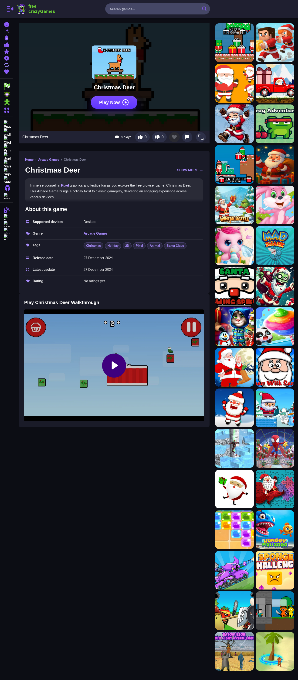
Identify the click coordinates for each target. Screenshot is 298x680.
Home (29, 159)
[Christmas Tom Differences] (234, 326)
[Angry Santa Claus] (234, 408)
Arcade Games (48, 159)
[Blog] (6, 209)
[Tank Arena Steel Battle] (234, 570)
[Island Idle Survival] (275, 651)
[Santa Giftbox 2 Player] (234, 164)
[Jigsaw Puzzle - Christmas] (275, 489)
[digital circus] (6, 156)
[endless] (6, 132)
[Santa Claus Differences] (234, 367)
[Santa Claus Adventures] (275, 408)
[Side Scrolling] (6, 180)
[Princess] (6, 148)
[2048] (6, 188)
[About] (6, 230)
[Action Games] (6, 94)
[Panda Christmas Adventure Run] (275, 326)
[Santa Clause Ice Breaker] (234, 448)
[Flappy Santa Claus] (234, 123)
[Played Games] (6, 57)
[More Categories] (6, 109)
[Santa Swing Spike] (234, 286)
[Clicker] (6, 140)
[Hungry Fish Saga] (275, 529)
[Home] (6, 24)
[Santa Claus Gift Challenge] (234, 489)
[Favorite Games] (6, 71)
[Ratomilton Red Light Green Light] (234, 651)
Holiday (113, 245)
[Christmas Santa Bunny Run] (275, 205)
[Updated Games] (6, 64)
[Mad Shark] (275, 245)
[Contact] (6, 216)
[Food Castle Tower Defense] (234, 610)
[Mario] (6, 164)
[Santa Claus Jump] (234, 83)
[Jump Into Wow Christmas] (275, 448)
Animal (155, 245)
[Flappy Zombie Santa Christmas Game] (275, 286)
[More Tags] (6, 195)
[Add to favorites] (174, 137)
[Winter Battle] (234, 205)
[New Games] (6, 30)
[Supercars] (6, 172)
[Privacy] (6, 236)
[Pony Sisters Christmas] (234, 245)
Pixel (65, 185)
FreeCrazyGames (35, 9)
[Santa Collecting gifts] (275, 164)
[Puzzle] (6, 124)
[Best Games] (6, 37)
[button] (200, 137)
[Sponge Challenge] (275, 570)
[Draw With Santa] (275, 367)
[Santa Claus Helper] (275, 83)
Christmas (93, 245)
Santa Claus (175, 245)
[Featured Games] (6, 51)
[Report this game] (187, 137)
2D (127, 245)
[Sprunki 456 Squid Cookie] (275, 610)
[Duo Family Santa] (275, 42)
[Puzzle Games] (6, 102)
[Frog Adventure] (275, 123)
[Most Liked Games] (6, 44)
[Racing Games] (6, 86)
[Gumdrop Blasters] (234, 529)
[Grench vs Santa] (234, 42)
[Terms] (6, 223)
